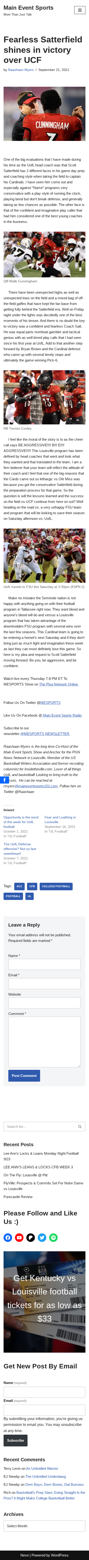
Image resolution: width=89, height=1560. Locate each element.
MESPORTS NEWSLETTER (47, 734)
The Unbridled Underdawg (45, 1476)
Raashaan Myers (21, 70)
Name (14, 956)
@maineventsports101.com (36, 786)
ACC (19, 886)
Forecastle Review (18, 1197)
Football (13, 896)
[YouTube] (19, 1237)
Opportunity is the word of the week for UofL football (21, 822)
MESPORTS (50, 703)
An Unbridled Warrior (42, 1468)
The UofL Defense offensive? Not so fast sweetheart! (20, 848)
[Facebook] (8, 1237)
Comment (17, 1014)
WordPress (60, 1555)
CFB (32, 886)
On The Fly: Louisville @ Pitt (25, 1175)
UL (29, 896)
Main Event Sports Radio (62, 715)
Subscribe (15, 1440)
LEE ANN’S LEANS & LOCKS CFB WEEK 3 (38, 1167)
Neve (24, 1555)
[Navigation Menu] (79, 10)
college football (56, 886)
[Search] (80, 1126)
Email (13, 975)
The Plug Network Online (59, 684)
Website (14, 994)
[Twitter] (42, 1237)
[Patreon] (30, 1237)
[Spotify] (53, 1237)
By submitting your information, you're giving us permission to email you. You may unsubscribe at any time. (43, 1425)
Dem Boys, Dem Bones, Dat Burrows (54, 1484)
